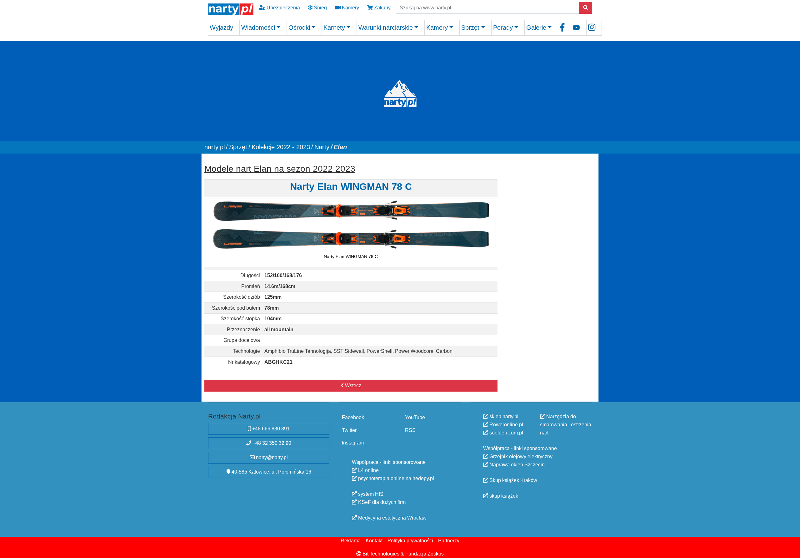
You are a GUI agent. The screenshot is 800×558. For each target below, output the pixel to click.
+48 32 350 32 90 (271, 443)
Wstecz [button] (352, 385)
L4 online (368, 470)
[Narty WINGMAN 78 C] (351, 225)
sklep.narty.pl (503, 416)
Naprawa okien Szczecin (516, 464)
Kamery (350, 7)
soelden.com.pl (505, 432)
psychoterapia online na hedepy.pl (395, 478)
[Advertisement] (548, 200)
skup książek (503, 496)
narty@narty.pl (271, 457)
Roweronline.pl (505, 424)
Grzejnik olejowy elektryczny (520, 456)
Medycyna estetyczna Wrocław (392, 517)
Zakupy (382, 7)
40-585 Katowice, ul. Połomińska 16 (270, 471)
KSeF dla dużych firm (381, 502)
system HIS (370, 493)
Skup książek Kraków (512, 480)
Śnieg (319, 7)
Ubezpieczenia (282, 7)
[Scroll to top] (791, 549)
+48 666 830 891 (270, 428)
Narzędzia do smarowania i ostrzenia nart (565, 424)
